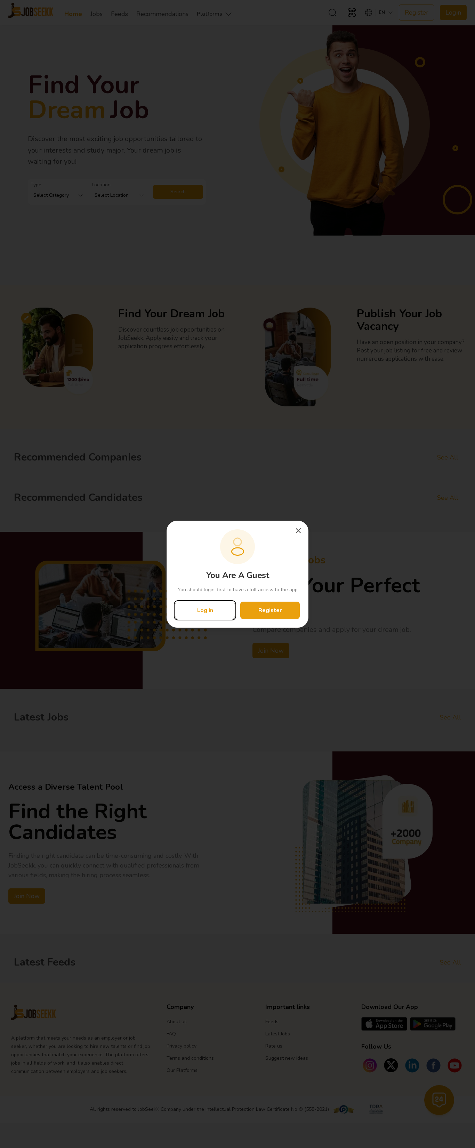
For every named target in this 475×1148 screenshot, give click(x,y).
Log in (205, 610)
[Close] (298, 531)
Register (270, 610)
